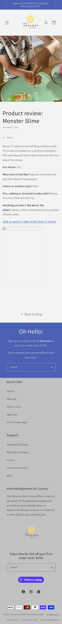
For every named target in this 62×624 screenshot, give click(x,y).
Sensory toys (14, 406)
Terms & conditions (17, 467)
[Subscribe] (51, 367)
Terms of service (29, 620)
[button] (7, 22)
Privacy (11, 460)
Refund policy (53, 614)
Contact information (49, 620)
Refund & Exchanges (18, 452)
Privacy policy (13, 620)
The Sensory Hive (18, 614)
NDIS (9, 475)
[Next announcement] (55, 4)
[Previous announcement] (6, 4)
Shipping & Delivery (17, 444)
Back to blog (33, 314)
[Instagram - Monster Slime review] (22, 229)
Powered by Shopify (35, 614)
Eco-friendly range (17, 422)
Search (10, 391)
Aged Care (12, 414)
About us (11, 398)
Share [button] (10, 137)
